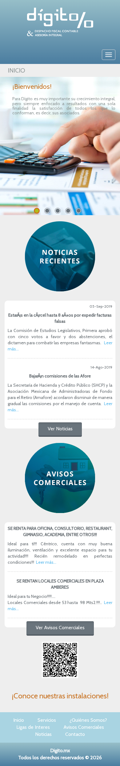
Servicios (47, 720)
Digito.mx (60, 750)
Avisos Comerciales (83, 727)
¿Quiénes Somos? (88, 720)
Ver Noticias (60, 429)
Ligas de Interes (33, 727)
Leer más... (46, 562)
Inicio (18, 720)
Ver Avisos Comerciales (60, 627)
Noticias (43, 734)
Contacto (75, 734)
